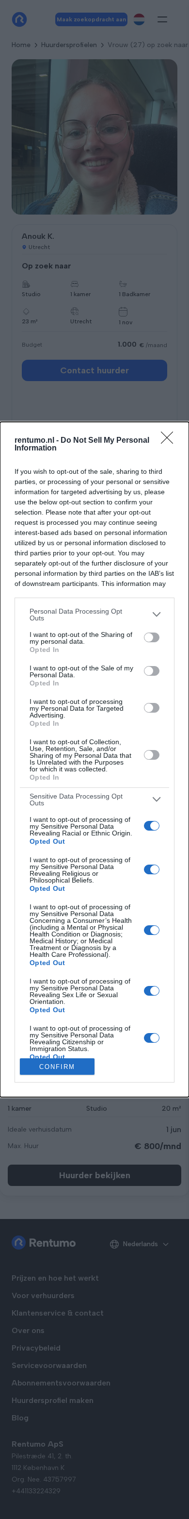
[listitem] (94, 614)
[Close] (170, 441)
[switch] (151, 637)
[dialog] (94, 760)
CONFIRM (57, 1066)
